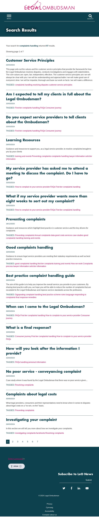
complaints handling (23, 85)
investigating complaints (25, 433)
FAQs (42, 108)
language (70, 295)
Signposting (20, 295)
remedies (32, 297)
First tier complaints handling (27, 108)
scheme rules (59, 295)
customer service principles (60, 85)
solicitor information (37, 266)
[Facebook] (71, 488)
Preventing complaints (41, 156)
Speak (16, 466)
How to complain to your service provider (32, 187)
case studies (78, 235)
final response (22, 297)
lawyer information (77, 156)
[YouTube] (87, 488)
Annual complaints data (45, 235)
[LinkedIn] (79, 488)
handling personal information (33, 362)
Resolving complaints (24, 385)
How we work (76, 264)
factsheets (40, 433)
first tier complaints (46, 264)
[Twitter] (64, 488)
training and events (23, 156)
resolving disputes (40, 85)
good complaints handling (26, 264)
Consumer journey (53, 108)
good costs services (63, 235)
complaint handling (34, 295)
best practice (48, 295)
